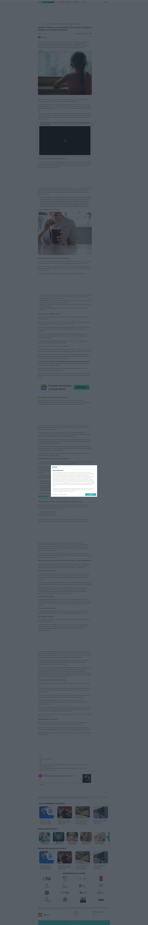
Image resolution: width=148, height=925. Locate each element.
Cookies (59, 491)
